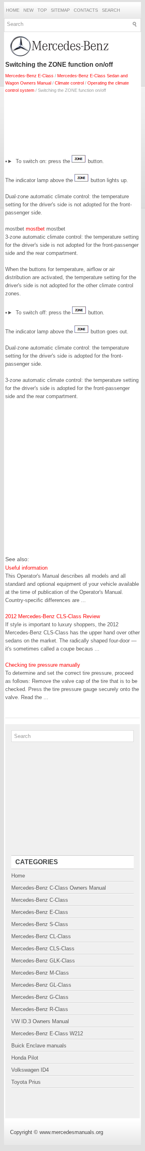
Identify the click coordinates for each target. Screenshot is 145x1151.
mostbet (35, 229)
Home (12, 10)
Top (42, 10)
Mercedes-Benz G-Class (39, 997)
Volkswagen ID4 (30, 1070)
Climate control (69, 83)
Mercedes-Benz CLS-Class (43, 948)
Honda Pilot (24, 1058)
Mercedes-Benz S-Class (39, 924)
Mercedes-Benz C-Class (39, 900)
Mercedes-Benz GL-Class (41, 985)
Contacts (86, 10)
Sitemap (60, 10)
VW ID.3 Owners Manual (40, 1021)
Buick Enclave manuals (38, 1046)
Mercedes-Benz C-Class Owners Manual (58, 888)
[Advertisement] (72, 122)
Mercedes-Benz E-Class (29, 75)
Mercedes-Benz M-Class (40, 973)
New (28, 10)
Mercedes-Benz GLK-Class (43, 961)
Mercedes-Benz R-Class (39, 1009)
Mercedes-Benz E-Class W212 (47, 1033)
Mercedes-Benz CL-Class (41, 936)
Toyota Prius (26, 1082)
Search (111, 10)
